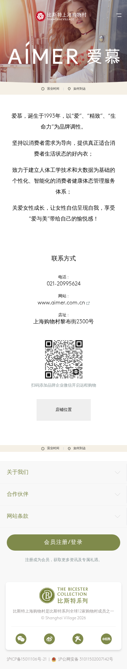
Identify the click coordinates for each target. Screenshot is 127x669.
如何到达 (79, 88)
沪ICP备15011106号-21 (27, 660)
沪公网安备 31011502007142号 (85, 660)
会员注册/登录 (63, 542)
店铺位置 (64, 410)
